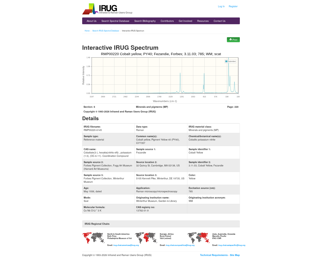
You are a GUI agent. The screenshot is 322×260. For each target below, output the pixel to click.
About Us (91, 21)
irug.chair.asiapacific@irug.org (231, 245)
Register (233, 6)
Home (87, 30)
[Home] (107, 9)
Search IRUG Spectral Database (105, 30)
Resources (203, 21)
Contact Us (219, 21)
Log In (221, 6)
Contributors (167, 21)
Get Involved (185, 21)
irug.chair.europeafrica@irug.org (180, 245)
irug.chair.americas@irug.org (126, 245)
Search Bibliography (145, 21)
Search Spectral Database (115, 21)
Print (234, 39)
